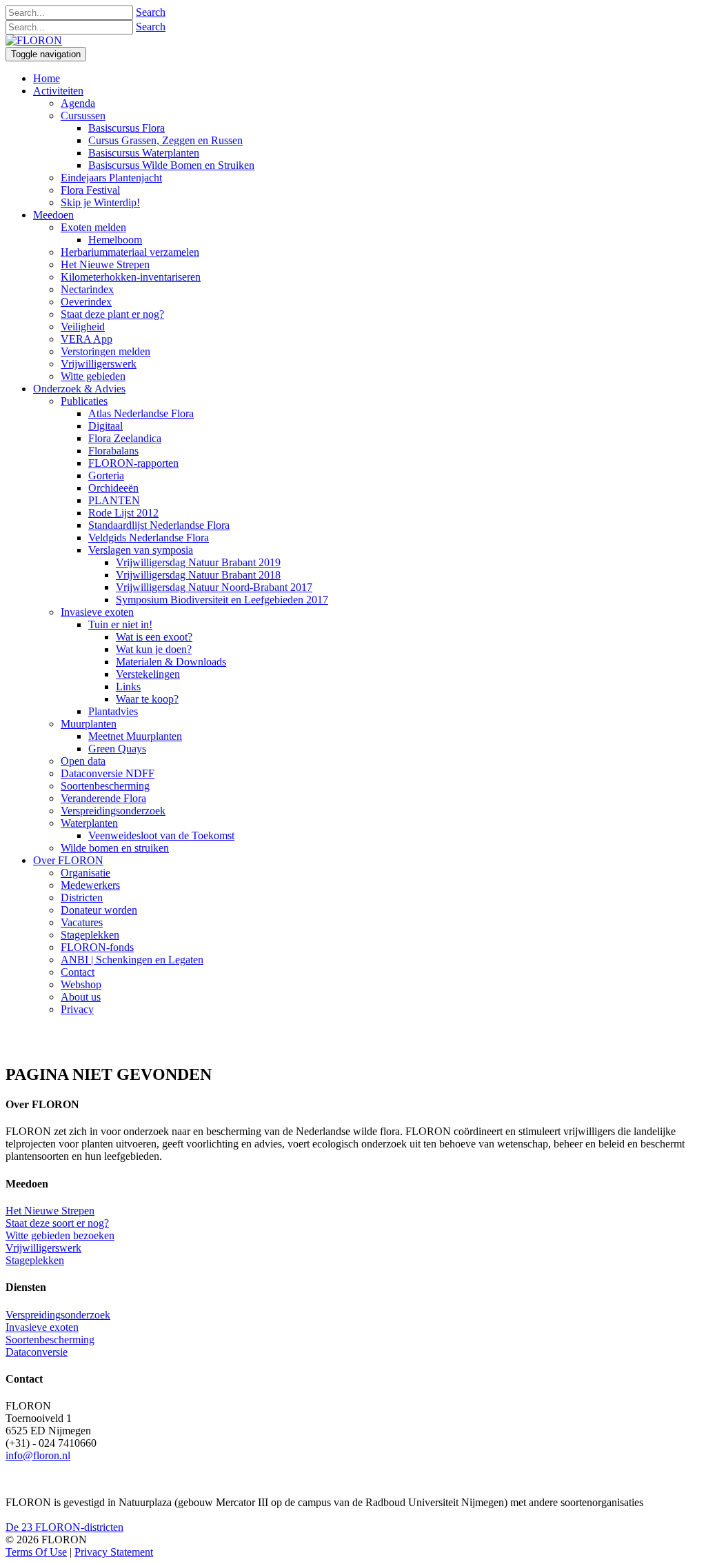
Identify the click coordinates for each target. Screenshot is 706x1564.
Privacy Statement (113, 1552)
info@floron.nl (38, 1455)
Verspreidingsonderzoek (58, 1315)
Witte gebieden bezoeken (60, 1235)
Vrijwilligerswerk (43, 1248)
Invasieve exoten (42, 1327)
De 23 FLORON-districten (64, 1527)
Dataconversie (37, 1352)
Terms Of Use (36, 1552)
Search (150, 12)
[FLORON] (34, 40)
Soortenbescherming (50, 1339)
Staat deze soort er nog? (57, 1223)
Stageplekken (35, 1260)
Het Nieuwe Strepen (50, 1210)
